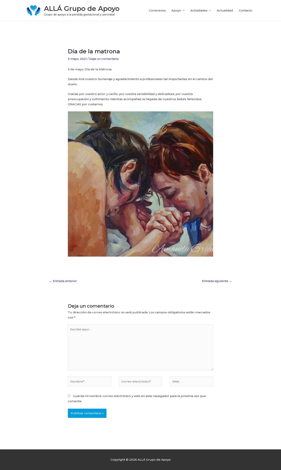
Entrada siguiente (217, 281)
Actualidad (225, 10)
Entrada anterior (63, 281)
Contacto (245, 10)
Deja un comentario (104, 59)
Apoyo (176, 10)
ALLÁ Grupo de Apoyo (81, 8)
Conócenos (157, 10)
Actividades (198, 10)
